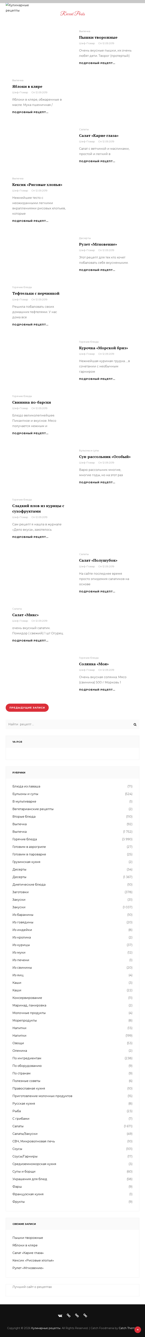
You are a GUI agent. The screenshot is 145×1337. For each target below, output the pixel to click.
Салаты (84, 129)
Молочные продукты (29, 1013)
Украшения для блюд (29, 1179)
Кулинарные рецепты (45, 1328)
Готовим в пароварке (29, 854)
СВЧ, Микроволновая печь (33, 1141)
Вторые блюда (23, 816)
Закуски (18, 899)
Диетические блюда (29, 884)
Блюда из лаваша (26, 786)
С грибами (20, 1118)
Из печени (20, 960)
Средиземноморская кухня (34, 1164)
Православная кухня (28, 1088)
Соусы (17, 1149)
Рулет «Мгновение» (98, 244)
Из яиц (18, 975)
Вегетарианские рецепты (33, 809)
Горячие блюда (22, 287)
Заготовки (20, 892)
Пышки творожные (98, 37)
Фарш (17, 1186)
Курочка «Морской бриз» (103, 347)
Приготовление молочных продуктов (42, 1096)
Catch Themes (128, 1328)
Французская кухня (28, 1194)
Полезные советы (26, 1081)
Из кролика (21, 937)
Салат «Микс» (25, 614)
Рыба (16, 1111)
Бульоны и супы (89, 450)
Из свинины (22, 967)
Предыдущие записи (27, 707)
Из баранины (22, 915)
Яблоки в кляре (27, 86)
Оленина (19, 1050)
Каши (16, 983)
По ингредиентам (26, 1058)
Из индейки (22, 930)
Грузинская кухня (26, 862)
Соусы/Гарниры (25, 1156)
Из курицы (21, 945)
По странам (21, 1073)
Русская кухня (23, 1103)
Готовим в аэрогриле (29, 847)
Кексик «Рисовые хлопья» (37, 184)
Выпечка (84, 31)
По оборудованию (27, 1066)
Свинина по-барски (31, 402)
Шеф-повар (87, 43)
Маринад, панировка (29, 1005)
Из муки (18, 952)
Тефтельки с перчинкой (35, 293)
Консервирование (27, 998)
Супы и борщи (23, 1171)
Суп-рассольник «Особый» (105, 456)
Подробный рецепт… (97, 63)
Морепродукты (24, 1020)
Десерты (85, 238)
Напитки (19, 1028)
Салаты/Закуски (25, 1134)
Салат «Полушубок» (98, 560)
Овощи (18, 1043)
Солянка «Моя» (94, 663)
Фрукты (18, 1202)
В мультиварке (24, 801)
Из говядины (22, 922)
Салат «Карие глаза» (99, 135)
